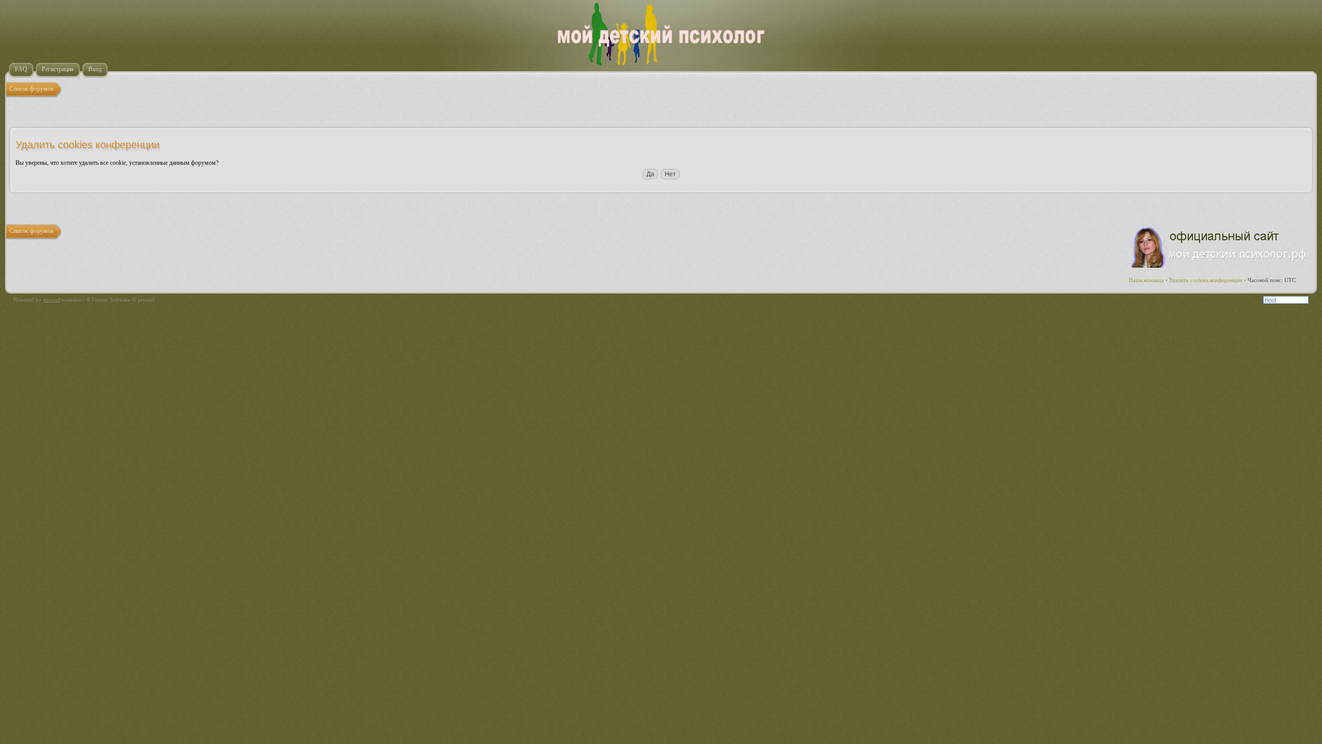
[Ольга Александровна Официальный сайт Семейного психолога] (1219, 265)
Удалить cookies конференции (1205, 280)
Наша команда (1146, 280)
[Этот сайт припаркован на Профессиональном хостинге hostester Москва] (1286, 302)
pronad (51, 300)
